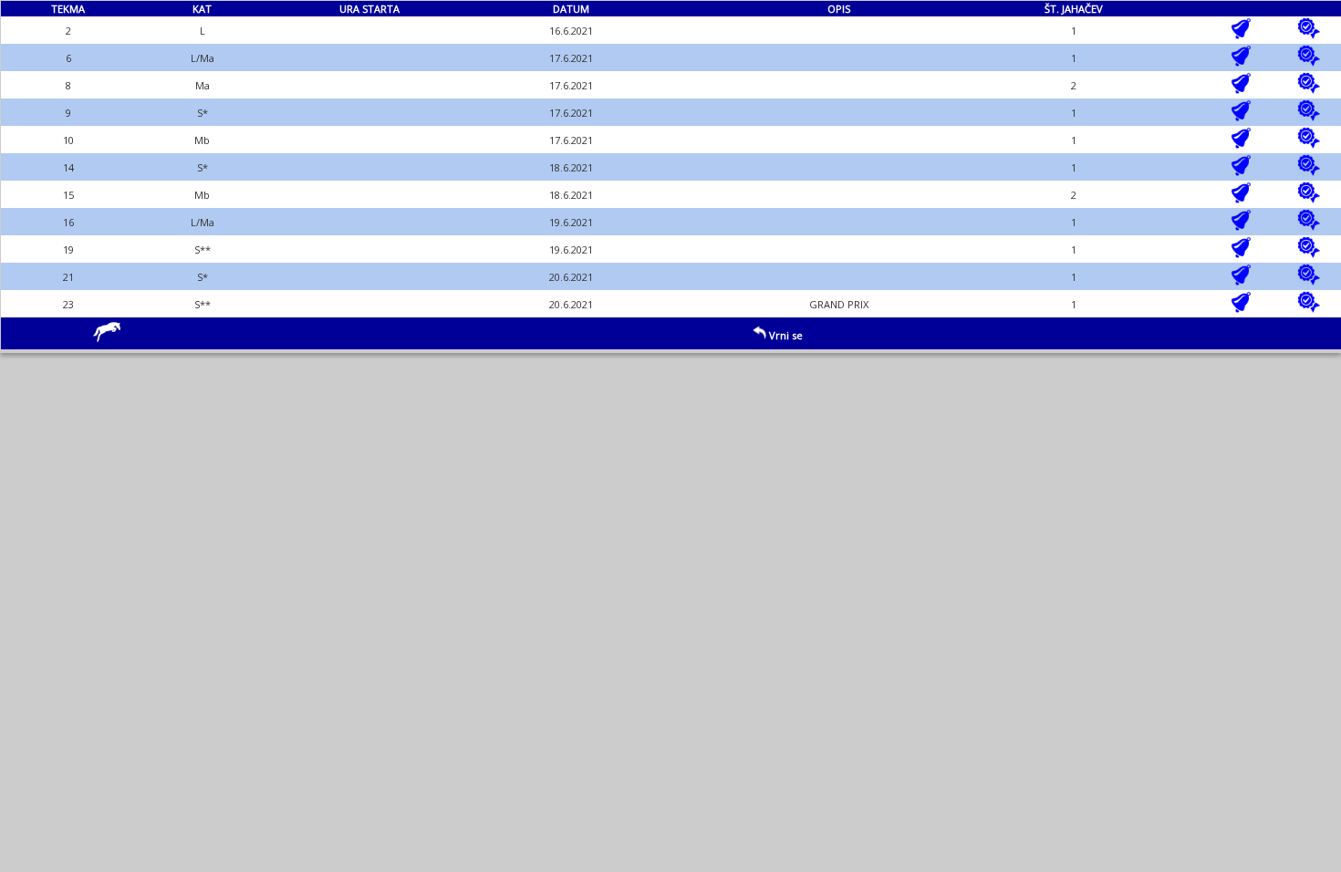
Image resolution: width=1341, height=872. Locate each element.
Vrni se (784, 335)
